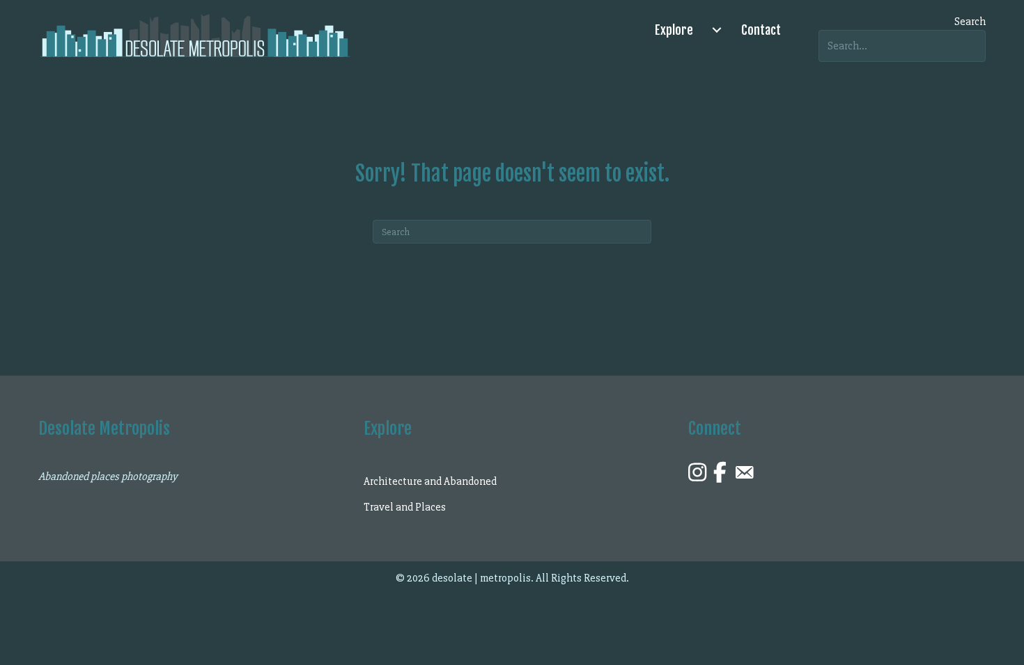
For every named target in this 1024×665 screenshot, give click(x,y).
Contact (761, 30)
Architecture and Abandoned (430, 481)
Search (970, 22)
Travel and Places (405, 507)
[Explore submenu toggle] (717, 30)
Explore (674, 30)
